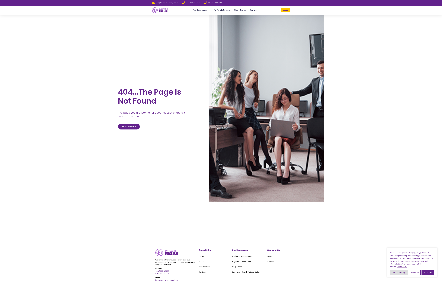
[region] (412, 262)
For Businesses (200, 10)
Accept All (427, 272)
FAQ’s (270, 256)
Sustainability (204, 267)
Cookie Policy (402, 267)
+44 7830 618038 (162, 271)
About (201, 261)
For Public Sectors (221, 10)
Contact (253, 10)
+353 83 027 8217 (162, 273)
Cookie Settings (399, 272)
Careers (271, 261)
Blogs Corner (237, 267)
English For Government (241, 261)
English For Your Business (242, 256)
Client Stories (240, 10)
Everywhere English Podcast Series (246, 272)
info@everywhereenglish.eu (166, 280)
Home (201, 256)
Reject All (415, 272)
